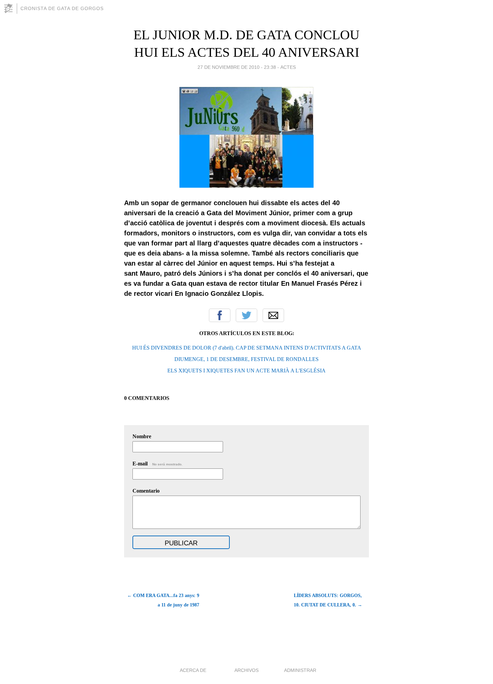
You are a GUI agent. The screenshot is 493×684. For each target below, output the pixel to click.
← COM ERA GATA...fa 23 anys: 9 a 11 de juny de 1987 (163, 600)
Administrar (300, 670)
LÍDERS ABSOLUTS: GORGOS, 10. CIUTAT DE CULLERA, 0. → (328, 600)
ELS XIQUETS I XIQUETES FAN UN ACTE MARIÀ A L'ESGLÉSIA (246, 370)
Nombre (141, 436)
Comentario (146, 491)
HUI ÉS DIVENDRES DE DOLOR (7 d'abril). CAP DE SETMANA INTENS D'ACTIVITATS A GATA (246, 348)
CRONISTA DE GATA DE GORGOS (62, 8)
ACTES (288, 67)
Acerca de (193, 670)
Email (273, 315)
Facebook (219, 315)
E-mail (157, 463)
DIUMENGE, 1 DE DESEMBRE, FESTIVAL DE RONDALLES (246, 359)
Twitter (246, 315)
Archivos (246, 670)
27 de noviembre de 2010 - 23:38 (237, 67)
